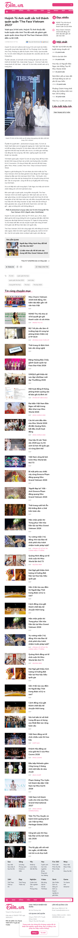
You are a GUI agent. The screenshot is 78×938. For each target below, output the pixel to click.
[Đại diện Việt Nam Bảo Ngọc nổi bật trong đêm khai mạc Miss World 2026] (15, 408)
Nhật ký (32, 865)
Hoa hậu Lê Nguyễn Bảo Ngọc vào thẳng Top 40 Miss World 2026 (61, 66)
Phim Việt (55, 865)
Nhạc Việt (67, 865)
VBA (20, 871)
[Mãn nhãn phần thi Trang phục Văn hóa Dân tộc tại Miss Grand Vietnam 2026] (15, 524)
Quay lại (11, 267)
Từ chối (43, 933)
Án (9, 887)
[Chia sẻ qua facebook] (17, 266)
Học (35, 10)
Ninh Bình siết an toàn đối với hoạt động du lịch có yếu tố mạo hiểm (62, 78)
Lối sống (21, 865)
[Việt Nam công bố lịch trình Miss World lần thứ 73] (15, 461)
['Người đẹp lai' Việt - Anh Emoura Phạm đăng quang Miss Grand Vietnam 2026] (15, 493)
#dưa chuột (37, 775)
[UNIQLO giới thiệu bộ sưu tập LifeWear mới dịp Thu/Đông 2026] (15, 379)
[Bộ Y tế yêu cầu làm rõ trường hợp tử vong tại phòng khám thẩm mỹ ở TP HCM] (15, 333)
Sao (13, 10)
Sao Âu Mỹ (11, 869)
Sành (54, 879)
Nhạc (56, 10)
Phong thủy (33, 889)
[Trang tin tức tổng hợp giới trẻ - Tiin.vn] (14, 5)
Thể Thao (11, 882)
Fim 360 (48, 11)
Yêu (28, 10)
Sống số (54, 887)
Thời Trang (22, 882)
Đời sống (44, 882)
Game (66, 879)
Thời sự (10, 885)
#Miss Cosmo (37, 758)
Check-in (22, 869)
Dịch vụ (54, 889)
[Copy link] (20, 266)
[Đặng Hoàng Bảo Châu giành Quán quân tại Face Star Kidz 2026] (15, 364)
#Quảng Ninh (37, 565)
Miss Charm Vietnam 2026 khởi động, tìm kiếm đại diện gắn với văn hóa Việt (63, 33)
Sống (21, 10)
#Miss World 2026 (39, 415)
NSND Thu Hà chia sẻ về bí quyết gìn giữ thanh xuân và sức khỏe (64, 24)
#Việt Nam (36, 743)
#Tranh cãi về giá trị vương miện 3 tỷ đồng (38, 549)
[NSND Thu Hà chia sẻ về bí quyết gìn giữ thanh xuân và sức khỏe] (15, 318)
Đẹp (63, 10)
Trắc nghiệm (34, 885)
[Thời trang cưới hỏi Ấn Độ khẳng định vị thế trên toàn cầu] (15, 510)
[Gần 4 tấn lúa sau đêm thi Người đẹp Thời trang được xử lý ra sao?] (15, 591)
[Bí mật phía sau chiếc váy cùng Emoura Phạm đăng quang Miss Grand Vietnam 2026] (15, 476)
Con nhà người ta (44, 868)
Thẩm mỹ (22, 885)
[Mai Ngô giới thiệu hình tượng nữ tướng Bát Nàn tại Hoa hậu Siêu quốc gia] (15, 575)
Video (43, 879)
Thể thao (44, 889)
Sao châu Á (11, 867)
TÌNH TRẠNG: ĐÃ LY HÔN (62, 112)
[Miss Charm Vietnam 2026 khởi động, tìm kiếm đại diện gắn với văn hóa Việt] (15, 301)
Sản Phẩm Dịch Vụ (55, 884)
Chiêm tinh (33, 882)
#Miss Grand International (35, 810)
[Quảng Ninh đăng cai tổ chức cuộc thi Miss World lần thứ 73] (15, 560)
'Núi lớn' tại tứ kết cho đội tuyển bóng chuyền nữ (62, 48)
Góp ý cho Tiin (43, 267)
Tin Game (67, 882)
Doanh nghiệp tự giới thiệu (55, 893)
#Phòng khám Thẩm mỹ (41, 340)
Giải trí (43, 885)
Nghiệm (72, 10)
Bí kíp (43, 871)
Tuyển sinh (44, 865)
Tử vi (31, 887)
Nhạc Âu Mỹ (67, 871)
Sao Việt (10, 865)
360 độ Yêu (33, 869)
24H (42, 10)
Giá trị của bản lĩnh (59, 56)
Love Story (33, 867)
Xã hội (43, 887)
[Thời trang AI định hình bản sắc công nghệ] (15, 350)
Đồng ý (34, 933)
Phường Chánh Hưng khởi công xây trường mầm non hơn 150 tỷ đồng (62, 91)
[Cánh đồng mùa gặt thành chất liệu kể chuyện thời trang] (15, 608)
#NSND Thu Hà (38, 323)
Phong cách (22, 867)
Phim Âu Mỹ (56, 867)
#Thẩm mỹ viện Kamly (40, 398)
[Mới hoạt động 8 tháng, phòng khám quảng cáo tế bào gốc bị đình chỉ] (15, 393)
